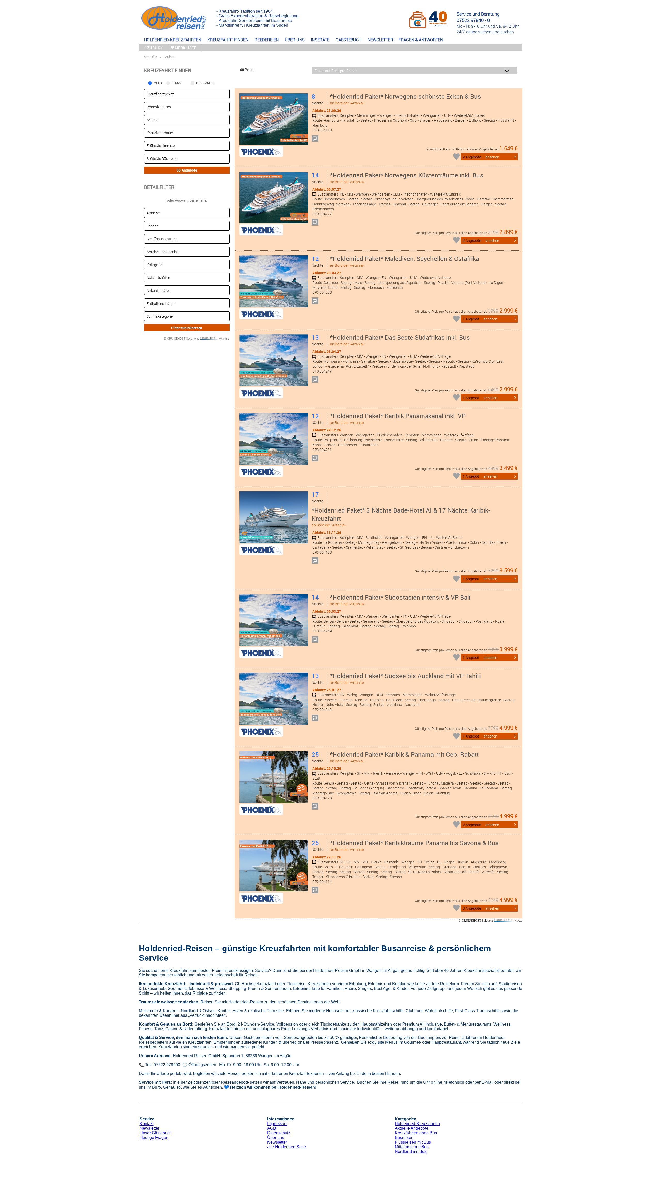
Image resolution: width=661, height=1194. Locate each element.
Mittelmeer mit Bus (412, 1147)
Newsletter (149, 1128)
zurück (155, 47)
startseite (150, 56)
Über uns (275, 1137)
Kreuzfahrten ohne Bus (416, 1133)
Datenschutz (278, 1133)
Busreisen (404, 1137)
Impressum (277, 1123)
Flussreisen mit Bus (413, 1142)
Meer (158, 83)
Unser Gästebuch (156, 1133)
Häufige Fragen (154, 1137)
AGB (271, 1128)
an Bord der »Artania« (405, 98)
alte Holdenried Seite (286, 1147)
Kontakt (147, 1123)
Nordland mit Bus (411, 1151)
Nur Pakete (205, 83)
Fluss (176, 83)
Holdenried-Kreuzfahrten (417, 1123)
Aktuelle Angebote (411, 1128)
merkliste (185, 47)
